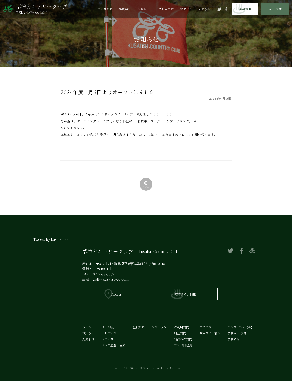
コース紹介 (105, 9)
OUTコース (109, 333)
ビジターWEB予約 (275, 33)
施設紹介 (125, 9)
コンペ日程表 (183, 345)
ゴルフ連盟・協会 (113, 345)
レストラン (144, 9)
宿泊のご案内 (183, 339)
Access (116, 294)
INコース (107, 339)
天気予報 (204, 9)
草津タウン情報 (185, 294)
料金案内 (180, 333)
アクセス (186, 9)
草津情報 (245, 9)
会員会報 (275, 45)
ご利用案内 (166, 9)
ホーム (86, 327)
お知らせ (88, 333)
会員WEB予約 (275, 21)
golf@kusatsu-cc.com (111, 279)
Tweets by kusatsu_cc (51, 239)
